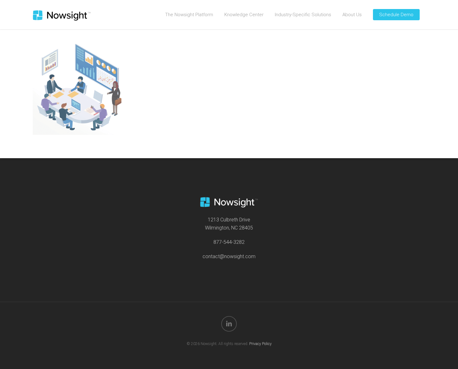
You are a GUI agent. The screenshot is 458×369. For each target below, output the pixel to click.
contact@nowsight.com (229, 256)
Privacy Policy (260, 344)
